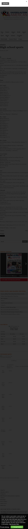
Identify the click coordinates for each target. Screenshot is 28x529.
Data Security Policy (14, 524)
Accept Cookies (18, 527)
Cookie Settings (5, 527)
